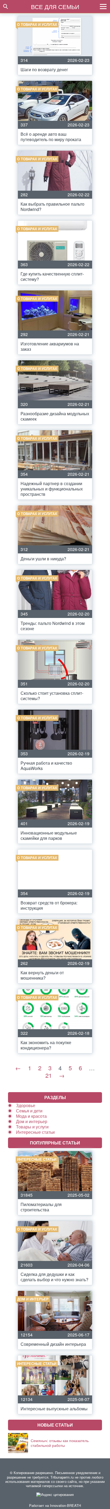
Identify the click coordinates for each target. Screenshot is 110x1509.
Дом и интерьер (31, 1121)
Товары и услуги (32, 1127)
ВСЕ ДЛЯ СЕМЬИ (55, 6)
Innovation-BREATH (65, 1505)
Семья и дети (29, 1111)
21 (48, 1075)
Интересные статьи (35, 1132)
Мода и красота (31, 1116)
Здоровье (25, 1105)
